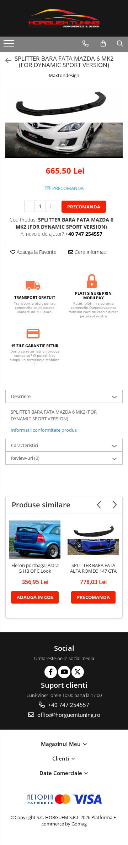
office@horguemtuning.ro (68, 714)
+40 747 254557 (68, 704)
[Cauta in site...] (120, 44)
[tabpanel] (64, 123)
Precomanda (83, 206)
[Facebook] (50, 672)
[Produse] (10, 45)
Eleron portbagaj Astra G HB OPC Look (35, 568)
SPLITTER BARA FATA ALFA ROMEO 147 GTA (93, 568)
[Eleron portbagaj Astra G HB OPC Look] (34, 539)
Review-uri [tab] (25, 458)
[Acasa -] (64, 18)
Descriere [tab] (21, 396)
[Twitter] (77, 672)
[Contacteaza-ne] (86, 44)
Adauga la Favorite (36, 252)
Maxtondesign (64, 75)
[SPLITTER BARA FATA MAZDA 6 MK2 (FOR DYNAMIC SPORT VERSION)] (64, 123)
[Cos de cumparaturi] (103, 44)
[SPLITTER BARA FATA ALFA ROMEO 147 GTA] (93, 539)
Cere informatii (90, 252)
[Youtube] (64, 672)
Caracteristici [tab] (24, 445)
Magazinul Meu (61, 743)
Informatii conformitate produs (44, 430)
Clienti (61, 758)
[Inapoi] (5, 60)
